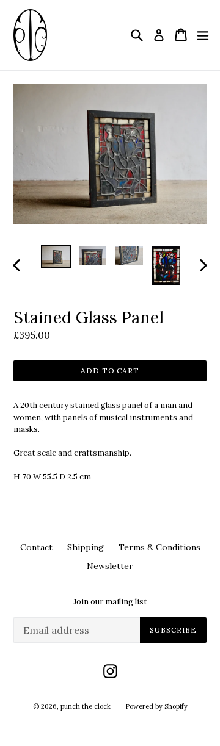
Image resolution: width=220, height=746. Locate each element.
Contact (36, 547)
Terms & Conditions (159, 547)
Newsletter (110, 566)
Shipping (85, 547)
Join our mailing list (110, 602)
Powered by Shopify (156, 706)
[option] (56, 256)
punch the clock (86, 706)
